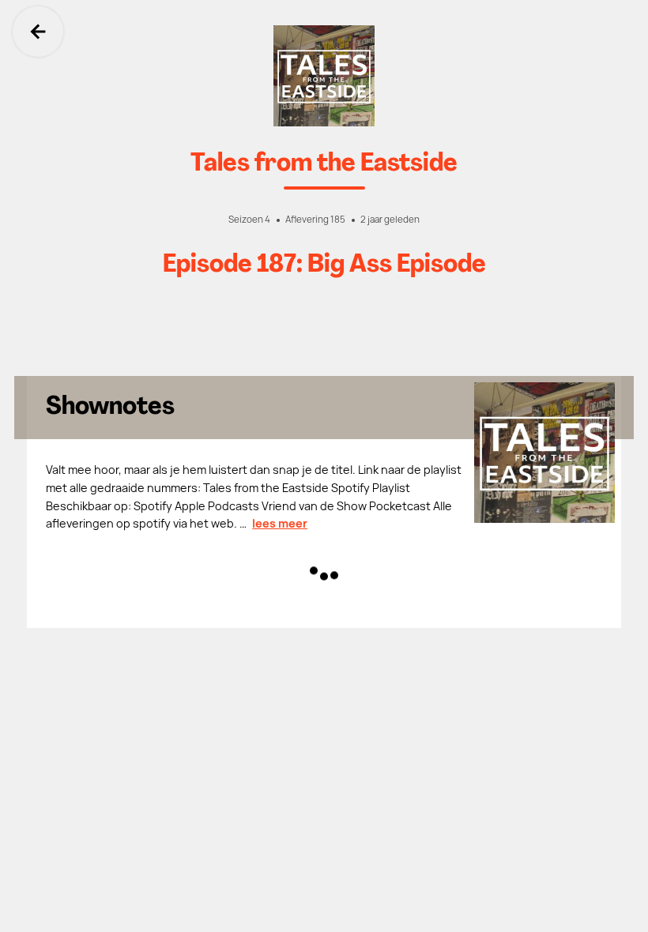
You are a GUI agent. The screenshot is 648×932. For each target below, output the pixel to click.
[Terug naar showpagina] (324, 75)
